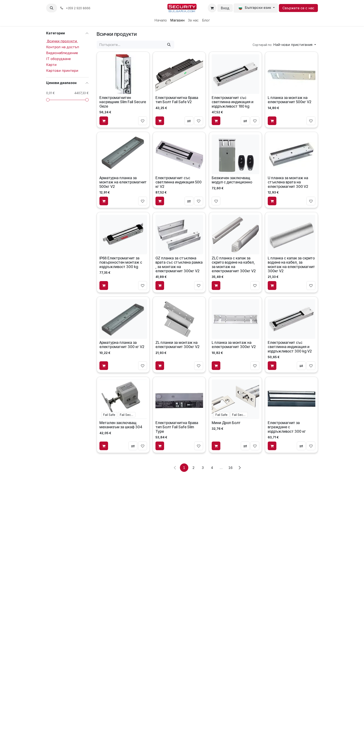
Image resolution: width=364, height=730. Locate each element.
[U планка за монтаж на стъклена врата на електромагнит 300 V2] (291, 154)
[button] (51, 8)
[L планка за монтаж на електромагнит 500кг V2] (291, 74)
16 (230, 468)
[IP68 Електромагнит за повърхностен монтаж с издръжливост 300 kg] (123, 234)
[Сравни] (189, 120)
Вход (225, 8)
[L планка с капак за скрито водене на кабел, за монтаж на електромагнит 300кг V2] (291, 234)
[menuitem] (161, 20)
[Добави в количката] (103, 120)
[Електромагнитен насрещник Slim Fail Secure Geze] (123, 74)
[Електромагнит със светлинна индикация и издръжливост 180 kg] (235, 74)
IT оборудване (58, 59)
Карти (51, 65)
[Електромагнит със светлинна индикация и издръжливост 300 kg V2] (291, 319)
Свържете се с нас (298, 8)
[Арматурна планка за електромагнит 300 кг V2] (123, 319)
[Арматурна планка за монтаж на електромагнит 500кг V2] (123, 154)
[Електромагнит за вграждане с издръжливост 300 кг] (291, 399)
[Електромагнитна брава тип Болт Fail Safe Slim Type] (179, 399)
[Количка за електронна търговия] (212, 8)
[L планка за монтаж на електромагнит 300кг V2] (235, 319)
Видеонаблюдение (62, 53)
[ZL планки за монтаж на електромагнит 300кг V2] (179, 319)
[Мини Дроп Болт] (235, 399)
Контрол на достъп (62, 47)
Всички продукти (62, 41)
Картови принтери (62, 70)
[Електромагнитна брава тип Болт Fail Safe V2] (179, 74)
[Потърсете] (169, 45)
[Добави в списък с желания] (142, 120)
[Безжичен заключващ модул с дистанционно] (235, 154)
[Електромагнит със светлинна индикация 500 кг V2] (179, 154)
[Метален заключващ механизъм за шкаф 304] (123, 399)
